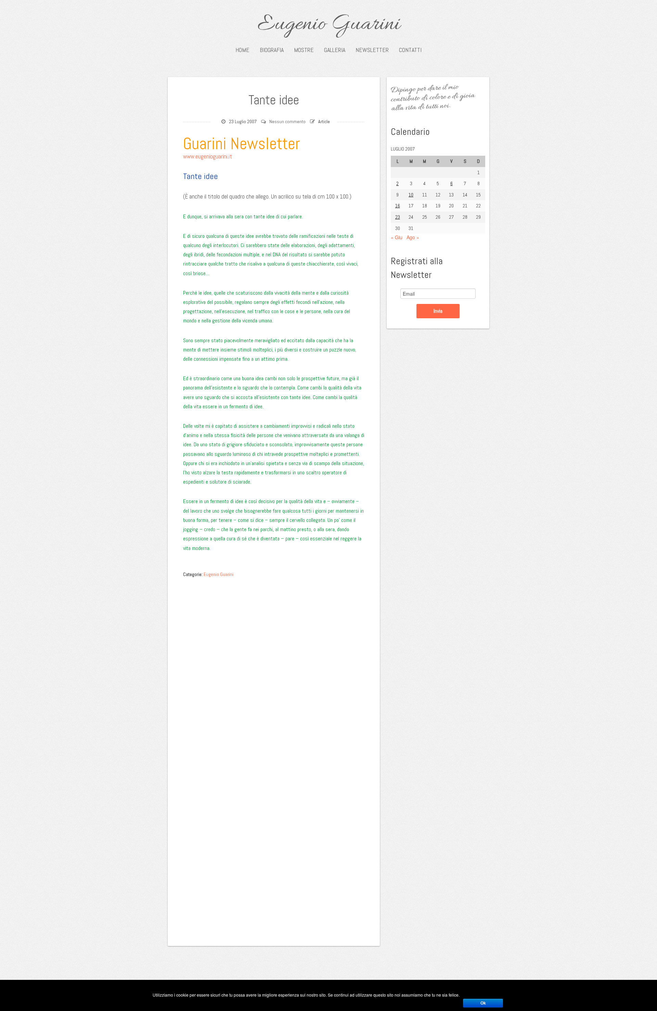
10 (411, 195)
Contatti (410, 50)
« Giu (396, 237)
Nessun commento (287, 121)
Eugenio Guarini (328, 25)
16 (397, 206)
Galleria (334, 50)
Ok (483, 1003)
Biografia (272, 50)
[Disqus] (273, 667)
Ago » (413, 237)
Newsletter (372, 50)
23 (397, 217)
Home (242, 50)
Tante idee (273, 100)
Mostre (304, 50)
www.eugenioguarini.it (207, 156)
